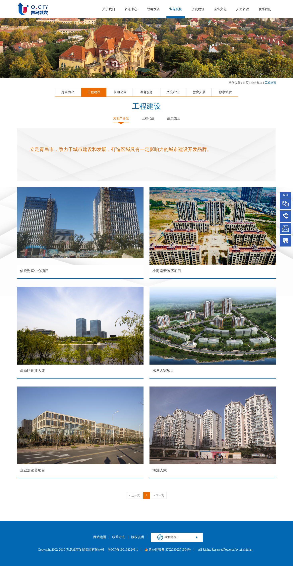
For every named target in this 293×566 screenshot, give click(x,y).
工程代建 (148, 118)
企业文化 (220, 9)
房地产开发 (121, 118)
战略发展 (153, 9)
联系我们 (265, 9)
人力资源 (242, 9)
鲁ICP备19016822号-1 (123, 549)
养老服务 (146, 92)
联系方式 (118, 537)
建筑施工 (173, 118)
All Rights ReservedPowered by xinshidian (225, 549)
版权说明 (137, 537)
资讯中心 (131, 9)
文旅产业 (172, 92)
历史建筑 (198, 9)
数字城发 (225, 92)
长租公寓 (120, 92)
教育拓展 (199, 92)
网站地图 (99, 537)
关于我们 (108, 9)
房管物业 (67, 92)
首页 (246, 82)
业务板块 (175, 9)
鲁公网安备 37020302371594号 (170, 549)
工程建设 (270, 82)
